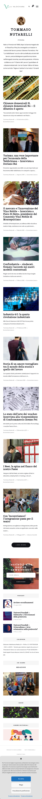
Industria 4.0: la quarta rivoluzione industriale (16, 316)
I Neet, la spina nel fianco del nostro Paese (20, 468)
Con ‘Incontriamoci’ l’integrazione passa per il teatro (18, 519)
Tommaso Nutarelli (8, 120)
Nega (21, 785)
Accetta (21, 779)
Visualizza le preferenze (21, 791)
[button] (21, 759)
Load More (21, 545)
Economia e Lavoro (8, 122)
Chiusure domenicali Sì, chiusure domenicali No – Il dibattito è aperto (19, 106)
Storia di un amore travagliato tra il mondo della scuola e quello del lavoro (20, 366)
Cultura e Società (32, 535)
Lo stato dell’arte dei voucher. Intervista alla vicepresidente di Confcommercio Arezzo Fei (20, 417)
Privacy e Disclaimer (14, 796)
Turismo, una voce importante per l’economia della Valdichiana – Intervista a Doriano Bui (20, 159)
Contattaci (21, 754)
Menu (37, 6)
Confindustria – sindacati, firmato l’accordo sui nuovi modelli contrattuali (18, 267)
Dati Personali (30, 750)
